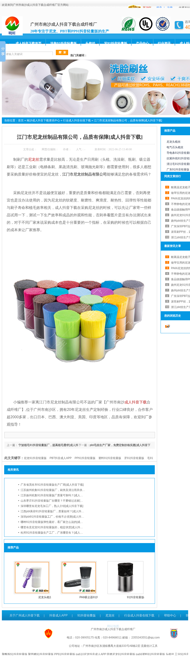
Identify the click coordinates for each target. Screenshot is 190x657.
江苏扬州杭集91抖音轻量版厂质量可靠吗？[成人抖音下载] (56, 495)
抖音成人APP (58, 615)
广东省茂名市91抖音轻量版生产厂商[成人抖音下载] (52, 484)
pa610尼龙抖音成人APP (91, 654)
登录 (159, 7)
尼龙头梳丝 (45, 597)
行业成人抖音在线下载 (77, 120)
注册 (170, 7)
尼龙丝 (109, 615)
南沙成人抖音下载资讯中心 (43, 120)
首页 (21, 120)
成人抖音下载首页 (28, 43)
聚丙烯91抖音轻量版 (41, 654)
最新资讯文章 (172, 246)
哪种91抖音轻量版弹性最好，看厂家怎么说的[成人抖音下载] (58, 522)
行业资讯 (164, 43)
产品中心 (142, 43)
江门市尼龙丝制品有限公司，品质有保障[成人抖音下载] (128, 120)
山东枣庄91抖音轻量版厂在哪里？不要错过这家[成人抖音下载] (59, 500)
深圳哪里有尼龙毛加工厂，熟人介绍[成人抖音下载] (52, 506)
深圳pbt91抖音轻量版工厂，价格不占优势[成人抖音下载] (55, 516)
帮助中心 (170, 615)
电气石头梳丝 (175, 147)
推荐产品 (169, 130)
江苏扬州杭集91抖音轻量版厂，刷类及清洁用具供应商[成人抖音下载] (63, 490)
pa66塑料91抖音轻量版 (150, 654)
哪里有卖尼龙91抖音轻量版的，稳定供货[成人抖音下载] (55, 527)
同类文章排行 (172, 176)
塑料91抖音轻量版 (109, 458)
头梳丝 (90, 43)
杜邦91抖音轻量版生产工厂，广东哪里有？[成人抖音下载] (56, 532)
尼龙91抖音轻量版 (35, 458)
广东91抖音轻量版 (178, 169)
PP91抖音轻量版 (85, 458)
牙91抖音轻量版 (115, 43)
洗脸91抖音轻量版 (63, 43)
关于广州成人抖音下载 (25, 615)
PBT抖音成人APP (61, 458)
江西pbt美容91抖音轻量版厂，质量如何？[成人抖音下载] (55, 511)
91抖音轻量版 (86, 615)
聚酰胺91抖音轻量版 (14, 654)
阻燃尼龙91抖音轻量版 (121, 654)
